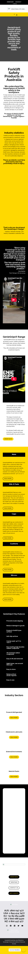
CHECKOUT (18, 2)
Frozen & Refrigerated (14, 712)
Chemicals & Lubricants (14, 732)
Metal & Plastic (14, 771)
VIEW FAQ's (14, 882)
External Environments (14, 751)
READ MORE (8, 478)
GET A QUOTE (14, 893)
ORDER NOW (10, 2)
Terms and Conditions (14, 941)
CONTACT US (14, 888)
